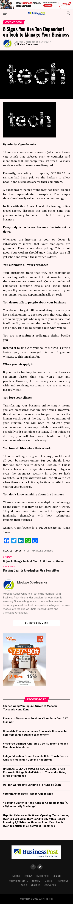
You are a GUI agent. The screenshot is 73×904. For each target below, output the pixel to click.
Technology (62, 880)
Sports (48, 880)
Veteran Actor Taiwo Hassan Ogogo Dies (28, 793)
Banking (16, 876)
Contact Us (50, 885)
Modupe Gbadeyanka (27, 44)
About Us (35, 885)
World (24, 885)
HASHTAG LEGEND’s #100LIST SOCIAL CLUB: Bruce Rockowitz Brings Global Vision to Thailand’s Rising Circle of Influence (34, 772)
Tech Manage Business (39, 551)
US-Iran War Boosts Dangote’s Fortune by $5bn (32, 784)
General (57, 876)
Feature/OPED (42, 876)
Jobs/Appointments (18, 880)
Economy (28, 876)
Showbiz (36, 880)
